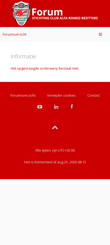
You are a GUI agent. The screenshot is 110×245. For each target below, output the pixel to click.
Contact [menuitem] (93, 95)
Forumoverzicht (14, 34)
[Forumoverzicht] (55, 13)
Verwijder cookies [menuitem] (61, 95)
